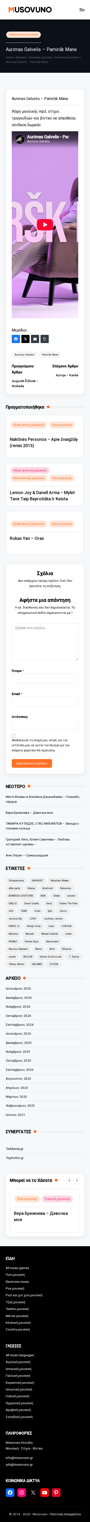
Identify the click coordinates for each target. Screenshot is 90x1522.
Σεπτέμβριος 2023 (20, 1070)
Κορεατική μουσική (20, 1382)
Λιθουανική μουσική (23, 34)
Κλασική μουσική (18, 1322)
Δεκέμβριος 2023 (19, 1043)
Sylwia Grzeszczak (51, 956)
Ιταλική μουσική (17, 1396)
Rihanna (66, 949)
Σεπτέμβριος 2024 (20, 1024)
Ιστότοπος (20, 717)
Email (17, 694)
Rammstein (52, 941)
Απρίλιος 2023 (17, 1088)
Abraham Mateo (60, 880)
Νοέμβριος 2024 (18, 1006)
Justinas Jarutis (53, 918)
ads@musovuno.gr (19, 1464)
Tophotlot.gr (15, 1158)
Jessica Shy (15, 918)
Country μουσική (18, 1329)
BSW (43, 895)
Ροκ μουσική (15, 1288)
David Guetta (31, 903)
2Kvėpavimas (16, 880)
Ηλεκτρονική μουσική (30, 470)
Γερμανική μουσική (19, 1403)
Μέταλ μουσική (17, 1316)
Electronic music (17, 1282)
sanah (12, 956)
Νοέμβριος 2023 (18, 1051)
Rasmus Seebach (18, 949)
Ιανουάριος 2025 (18, 988)
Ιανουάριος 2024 (18, 1033)
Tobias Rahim (16, 964)
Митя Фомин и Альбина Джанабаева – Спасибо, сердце (43, 799)
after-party (14, 888)
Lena (51, 926)
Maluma (13, 933)
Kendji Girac (34, 926)
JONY (33, 918)
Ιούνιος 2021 (15, 1115)
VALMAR (37, 964)
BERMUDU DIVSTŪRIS (21, 895)
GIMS (24, 911)
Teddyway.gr (15, 1149)
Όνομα (18, 671)
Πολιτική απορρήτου (65, 1514)
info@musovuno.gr (19, 1458)
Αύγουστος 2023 (18, 1078)
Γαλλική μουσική (18, 1375)
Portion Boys (32, 941)
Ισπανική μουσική (18, 1369)
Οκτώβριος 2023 (18, 1060)
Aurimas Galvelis (25, 354)
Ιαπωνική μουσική (19, 1389)
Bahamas (65, 888)
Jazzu (63, 911)
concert (71, 895)
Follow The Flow (68, 903)
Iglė (50, 911)
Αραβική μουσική (18, 1410)
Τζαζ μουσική (15, 1302)
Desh (49, 903)
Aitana (31, 888)
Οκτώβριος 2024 (18, 1016)
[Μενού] (81, 9)
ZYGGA (53, 964)
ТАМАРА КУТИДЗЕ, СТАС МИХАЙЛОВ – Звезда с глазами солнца (42, 825)
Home (9, 57)
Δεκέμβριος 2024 (19, 997)
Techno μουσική (17, 1309)
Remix (38, 949)
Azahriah (47, 888)
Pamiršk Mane (50, 354)
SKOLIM (27, 956)
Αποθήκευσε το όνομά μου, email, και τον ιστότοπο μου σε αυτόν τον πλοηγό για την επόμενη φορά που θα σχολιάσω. (41, 745)
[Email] (35, 339)
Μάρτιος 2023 (16, 1096)
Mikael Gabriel (49, 933)
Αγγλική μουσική (18, 1362)
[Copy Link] (45, 339)
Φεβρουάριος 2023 (20, 1105)
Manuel (29, 933)
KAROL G (14, 926)
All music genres (17, 1268)
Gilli (11, 911)
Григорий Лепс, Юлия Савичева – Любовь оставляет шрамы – (38, 841)
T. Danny (74, 956)
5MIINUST (37, 880)
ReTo (52, 949)
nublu (68, 933)
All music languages (20, 1355)
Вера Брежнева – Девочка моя (29, 812)
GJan (37, 911)
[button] (69, 1180)
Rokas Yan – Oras (27, 538)
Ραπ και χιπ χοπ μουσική (24, 1295)
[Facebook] (16, 339)
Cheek (56, 895)
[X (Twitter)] (25, 339)
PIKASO (13, 941)
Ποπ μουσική (62, 425)
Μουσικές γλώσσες (40, 57)
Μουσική (21, 57)
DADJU (13, 903)
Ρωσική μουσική (57, 1196)
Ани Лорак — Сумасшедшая (27, 855)
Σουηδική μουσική (19, 1417)
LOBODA (66, 926)
